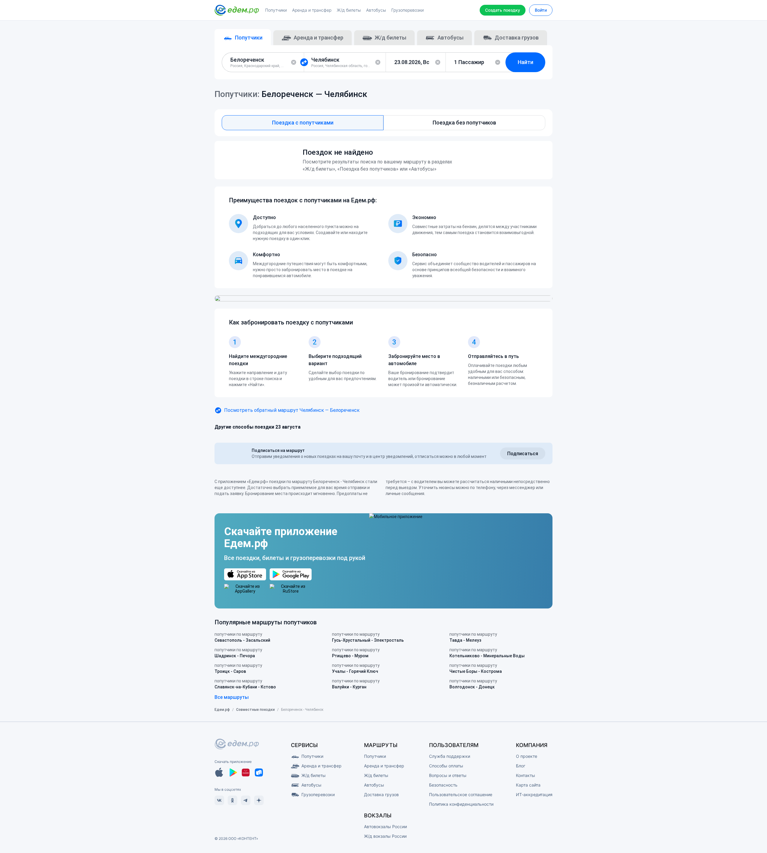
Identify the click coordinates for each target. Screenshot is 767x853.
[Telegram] (245, 800)
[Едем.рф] (237, 10)
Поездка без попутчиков (464, 122)
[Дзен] (259, 800)
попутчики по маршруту (242, 637)
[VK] (219, 800)
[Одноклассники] (232, 800)
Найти (525, 62)
